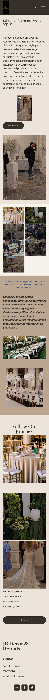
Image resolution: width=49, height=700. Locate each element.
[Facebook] (24, 687)
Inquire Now (13, 126)
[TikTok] (32, 687)
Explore (24, 620)
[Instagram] (17, 687)
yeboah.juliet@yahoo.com (14, 676)
